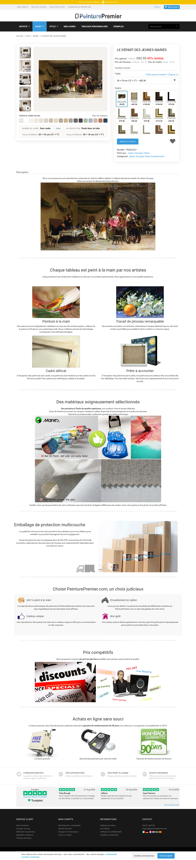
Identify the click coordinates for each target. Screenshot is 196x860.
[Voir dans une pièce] (25, 53)
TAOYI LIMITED (148, 825)
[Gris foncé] (81, 120)
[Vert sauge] (86, 120)
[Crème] (36, 120)
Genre (35, 36)
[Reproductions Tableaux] (150, 832)
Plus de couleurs (99, 116)
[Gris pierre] (71, 120)
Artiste (23, 26)
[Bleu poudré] (91, 120)
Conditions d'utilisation (109, 835)
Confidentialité (111, 854)
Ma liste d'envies (39, 7)
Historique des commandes (69, 825)
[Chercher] (177, 26)
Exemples (118, 26)
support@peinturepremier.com (154, 829)
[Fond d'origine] (21, 120)
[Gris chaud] (46, 120)
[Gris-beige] (51, 120)
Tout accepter (166, 856)
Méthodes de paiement (25, 832)
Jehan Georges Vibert (138, 153)
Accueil (19, 36)
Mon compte (23, 7)
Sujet (38, 26)
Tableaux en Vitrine (108, 825)
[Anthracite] (76, 120)
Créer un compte (65, 835)
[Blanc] (26, 120)
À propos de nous (23, 829)
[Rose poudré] (95, 120)
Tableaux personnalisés (94, 26)
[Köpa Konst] (156, 832)
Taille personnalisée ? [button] (162, 74)
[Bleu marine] (105, 120)
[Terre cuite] (100, 120)
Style (53, 26)
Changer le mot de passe (68, 832)
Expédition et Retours (24, 835)
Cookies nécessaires (144, 856)
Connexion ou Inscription (80, 7)
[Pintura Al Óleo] (160, 832)
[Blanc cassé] (31, 120)
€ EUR (156, 7)
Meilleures (70, 26)
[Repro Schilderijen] (153, 832)
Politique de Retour (23, 838)
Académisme (157, 156)
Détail (58, 128)
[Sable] (66, 120)
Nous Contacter (57, 7)
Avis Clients (105, 829)
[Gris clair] (41, 120)
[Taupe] (61, 120)
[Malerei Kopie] (146, 832)
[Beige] (56, 120)
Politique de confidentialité (111, 832)
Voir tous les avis (171, 805)
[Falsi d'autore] (143, 832)
